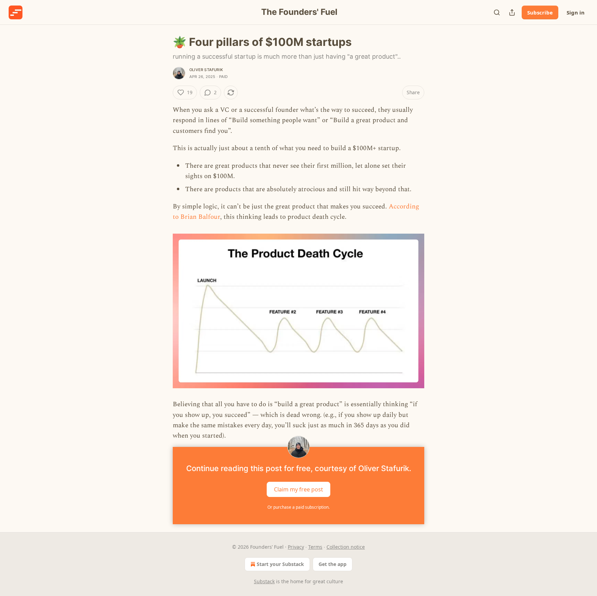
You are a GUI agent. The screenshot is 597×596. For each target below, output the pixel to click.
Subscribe (540, 12)
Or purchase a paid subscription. (298, 507)
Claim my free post (298, 489)
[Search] (497, 12)
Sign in (576, 12)
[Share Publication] (512, 12)
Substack (264, 581)
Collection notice (345, 547)
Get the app (333, 564)
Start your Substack (280, 564)
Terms (315, 547)
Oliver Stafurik (206, 69)
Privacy (296, 547)
